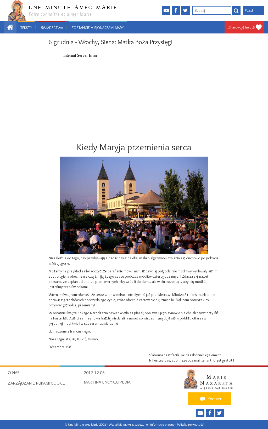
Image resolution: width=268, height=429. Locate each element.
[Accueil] (210, 379)
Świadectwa (52, 27)
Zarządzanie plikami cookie (36, 383)
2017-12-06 (94, 372)
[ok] (236, 10)
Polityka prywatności (190, 424)
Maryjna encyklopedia (107, 382)
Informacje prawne (162, 424)
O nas (14, 372)
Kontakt (214, 398)
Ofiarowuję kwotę (241, 27)
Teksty (26, 27)
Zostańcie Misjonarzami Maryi (98, 27)
